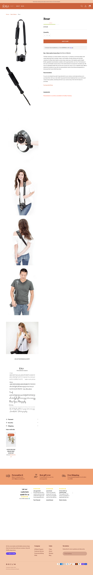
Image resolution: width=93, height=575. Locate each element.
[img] (24, 497)
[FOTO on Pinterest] (9, 564)
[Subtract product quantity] (45, 35)
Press (50, 549)
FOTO (15, 567)
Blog (50, 555)
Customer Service (39, 551)
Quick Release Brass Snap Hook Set (11, 451)
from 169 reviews (23, 498)
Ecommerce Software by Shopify (12, 569)
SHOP (11, 6)
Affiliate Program (38, 549)
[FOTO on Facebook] (7, 564)
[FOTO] (6, 6)
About (50, 551)
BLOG (22, 6)
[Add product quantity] (49, 35)
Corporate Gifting (39, 553)
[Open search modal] (82, 6)
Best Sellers (14, 14)
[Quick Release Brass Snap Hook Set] (11, 439)
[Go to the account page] (85, 6)
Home (7, 14)
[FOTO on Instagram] (11, 564)
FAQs (35, 555)
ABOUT (18, 6)
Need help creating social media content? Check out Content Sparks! (46, 1)
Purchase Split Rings (48, 85)
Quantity (46, 32)
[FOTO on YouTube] (15, 564)
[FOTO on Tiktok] (13, 564)
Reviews (51, 553)
